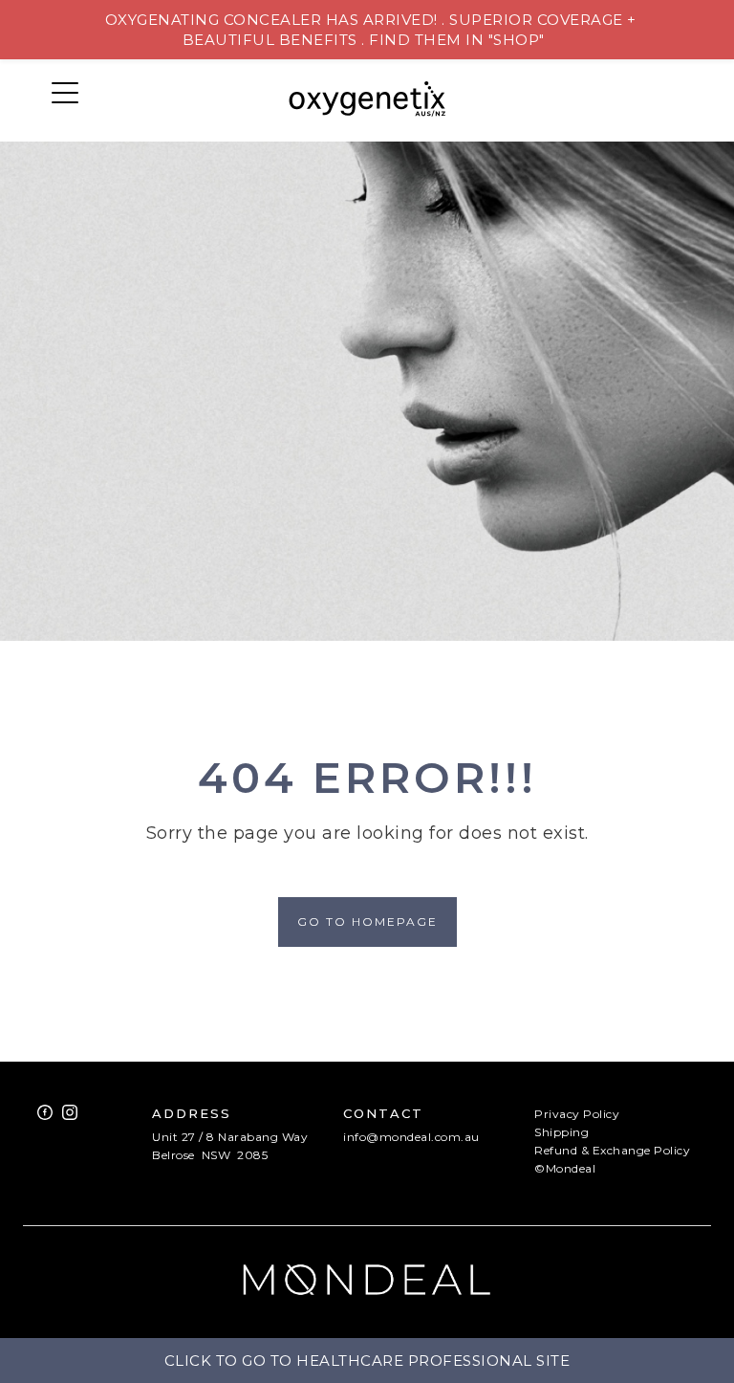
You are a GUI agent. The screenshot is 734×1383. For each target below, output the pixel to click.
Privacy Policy (576, 1114)
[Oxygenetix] (367, 100)
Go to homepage (367, 921)
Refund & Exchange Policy (612, 1150)
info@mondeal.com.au (411, 1137)
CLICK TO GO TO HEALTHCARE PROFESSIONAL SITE (367, 1360)
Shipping (561, 1132)
